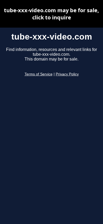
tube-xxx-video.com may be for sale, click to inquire (51, 14)
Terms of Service (39, 74)
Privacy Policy (67, 74)
